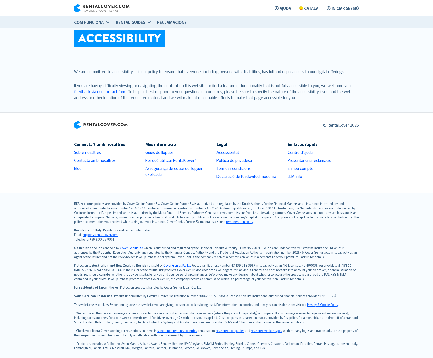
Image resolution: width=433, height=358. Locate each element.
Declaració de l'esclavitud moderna (246, 176)
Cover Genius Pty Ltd (177, 265)
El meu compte (300, 168)
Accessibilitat (227, 152)
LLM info (295, 176)
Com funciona (89, 22)
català (311, 8)
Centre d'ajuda (300, 152)
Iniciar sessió (345, 8)
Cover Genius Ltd (131, 248)
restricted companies (230, 330)
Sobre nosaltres (87, 152)
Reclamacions (172, 22)
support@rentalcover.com (100, 234)
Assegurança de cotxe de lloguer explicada (173, 171)
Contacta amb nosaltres (95, 160)
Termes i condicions (233, 168)
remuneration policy (239, 221)
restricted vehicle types (266, 330)
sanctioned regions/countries (177, 330)
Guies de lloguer (159, 152)
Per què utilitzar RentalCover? (170, 160)
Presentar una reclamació (309, 160)
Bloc (77, 168)
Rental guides (130, 22)
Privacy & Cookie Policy (322, 304)
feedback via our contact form (100, 91)
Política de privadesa (234, 160)
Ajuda (285, 8)
